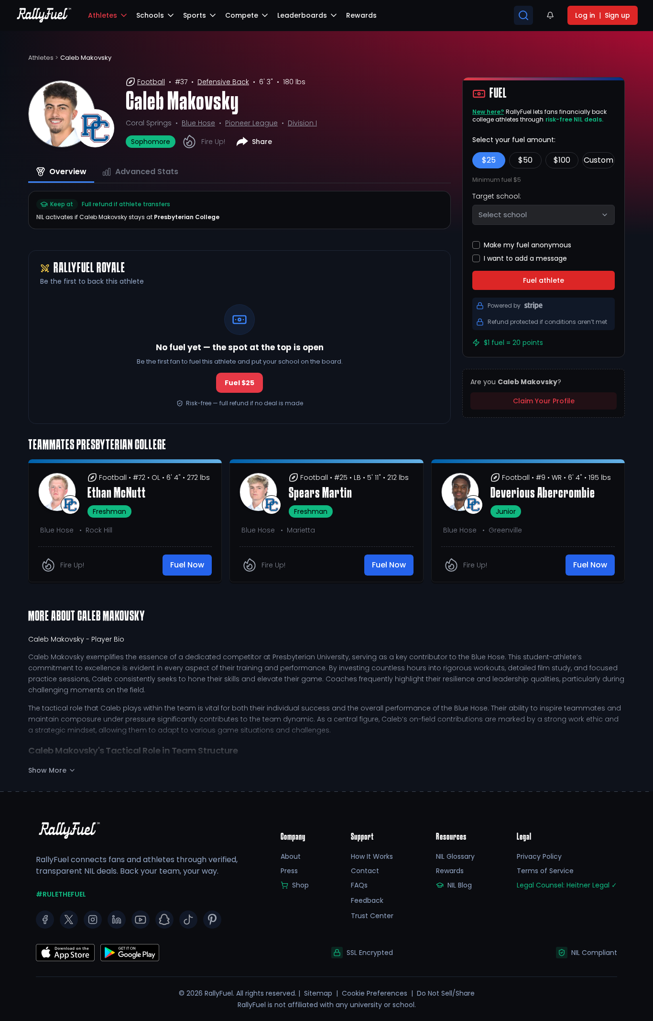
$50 (525, 160)
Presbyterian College (186, 217)
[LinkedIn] (117, 919)
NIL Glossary (455, 856)
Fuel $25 (239, 383)
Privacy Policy (539, 856)
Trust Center (372, 916)
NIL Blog (459, 885)
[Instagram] (93, 919)
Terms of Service (545, 871)
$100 (562, 160)
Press (289, 871)
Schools (150, 15)
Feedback (367, 900)
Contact (365, 871)
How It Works (372, 856)
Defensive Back (223, 82)
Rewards (450, 871)
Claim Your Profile (544, 401)
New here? (488, 112)
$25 (489, 160)
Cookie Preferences (374, 993)
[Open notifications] (550, 15)
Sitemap (318, 993)
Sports (194, 15)
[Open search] (523, 15)
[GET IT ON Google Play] (65, 952)
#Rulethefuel (61, 894)
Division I (302, 123)
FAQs (359, 885)
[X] (69, 919)
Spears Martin (320, 493)
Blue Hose (198, 123)
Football (151, 82)
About (291, 856)
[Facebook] (45, 919)
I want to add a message (525, 258)
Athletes (102, 15)
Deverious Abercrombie (542, 493)
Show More (47, 770)
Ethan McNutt (116, 493)
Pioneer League (251, 123)
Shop (300, 885)
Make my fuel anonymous (527, 245)
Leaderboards (302, 15)
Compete (241, 15)
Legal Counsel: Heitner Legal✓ (567, 885)
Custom (598, 160)
